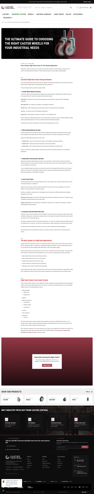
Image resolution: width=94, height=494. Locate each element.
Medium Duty (59, 463)
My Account (29, 465)
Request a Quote (47, 365)
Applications (29, 463)
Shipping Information (46, 463)
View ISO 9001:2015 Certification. (12, 464)
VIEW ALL (88, 391)
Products (28, 461)
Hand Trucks (59, 14)
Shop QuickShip (12, 446)
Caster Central (62, 70)
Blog (5, 22)
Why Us (28, 459)
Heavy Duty (59, 465)
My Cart (28, 467)
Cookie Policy (44, 465)
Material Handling (43, 14)
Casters (5, 14)
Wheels (30, 14)
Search (43, 459)
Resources (7, 18)
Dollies (68, 14)
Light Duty (59, 461)
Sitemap (42, 492)
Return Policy (44, 461)
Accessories (78, 14)
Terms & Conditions (46, 467)
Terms (38, 492)
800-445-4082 (80, 460)
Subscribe (85, 446)
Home (2, 22)
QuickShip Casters (19, 14)
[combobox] (53, 7)
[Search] (71, 7)
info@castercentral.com (81, 466)
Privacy (34, 492)
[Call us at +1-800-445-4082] (77, 7)
